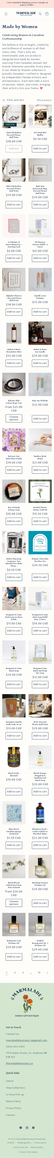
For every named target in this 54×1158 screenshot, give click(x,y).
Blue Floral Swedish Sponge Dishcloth (13, 831)
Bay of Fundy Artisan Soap (14, 509)
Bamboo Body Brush (40, 457)
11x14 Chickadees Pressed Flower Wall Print (14, 135)
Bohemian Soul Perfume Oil (14, 942)
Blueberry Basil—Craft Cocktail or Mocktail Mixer (40, 831)
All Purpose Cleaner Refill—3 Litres (40, 244)
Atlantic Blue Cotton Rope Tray (14, 402)
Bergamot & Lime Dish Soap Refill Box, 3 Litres (40, 617)
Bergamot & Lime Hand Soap (14, 669)
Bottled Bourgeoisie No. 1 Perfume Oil (40, 943)
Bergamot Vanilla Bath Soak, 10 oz (14, 723)
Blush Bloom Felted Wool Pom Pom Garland (14, 885)
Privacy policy (40, 1143)
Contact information (28, 1152)
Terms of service (21, 1147)
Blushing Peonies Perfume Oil (40, 884)
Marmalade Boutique (25, 1139)
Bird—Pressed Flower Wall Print (40, 723)
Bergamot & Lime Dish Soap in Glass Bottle (13, 617)
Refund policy (37, 1147)
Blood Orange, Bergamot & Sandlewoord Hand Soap (40, 776)
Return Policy (13, 1101)
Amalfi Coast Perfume (40, 297)
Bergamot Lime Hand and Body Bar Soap (40, 670)
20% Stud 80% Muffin (40, 134)
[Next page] (47, 973)
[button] (6, 14)
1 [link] (6, 972)
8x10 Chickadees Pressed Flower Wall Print (13, 188)
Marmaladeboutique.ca (19, 1063)
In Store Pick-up (15, 1094)
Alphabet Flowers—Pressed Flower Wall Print (14, 298)
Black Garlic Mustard (13, 774)
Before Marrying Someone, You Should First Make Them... (14, 562)
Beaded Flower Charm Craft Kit (40, 509)
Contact (10, 1115)
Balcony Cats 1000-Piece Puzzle (14, 457)
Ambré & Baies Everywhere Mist (13, 350)
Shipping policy (24, 1143)
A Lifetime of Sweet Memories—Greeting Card (14, 244)
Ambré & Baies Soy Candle (40, 350)
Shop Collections (15, 1087)
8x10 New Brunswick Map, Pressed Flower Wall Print (40, 189)
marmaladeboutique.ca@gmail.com (26, 1040)
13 (39, 972)
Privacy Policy (13, 1108)
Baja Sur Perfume (40, 401)
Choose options (13, 418)
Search (10, 1081)
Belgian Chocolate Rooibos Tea (40, 560)
